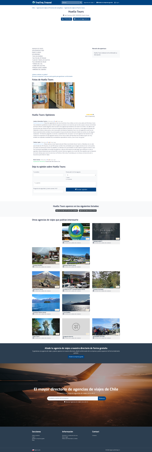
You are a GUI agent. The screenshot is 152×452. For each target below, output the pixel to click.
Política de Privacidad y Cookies (70, 438)
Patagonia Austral (68, 336)
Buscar (103, 398)
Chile (33, 8)
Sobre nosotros (36, 435)
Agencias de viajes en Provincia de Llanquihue (50, 8)
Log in (117, 2)
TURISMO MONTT (97, 241)
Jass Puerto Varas (38, 289)
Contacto (94, 435)
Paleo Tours (36, 336)
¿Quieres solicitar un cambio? (40, 74)
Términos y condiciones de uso (70, 435)
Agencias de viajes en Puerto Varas (74, 8)
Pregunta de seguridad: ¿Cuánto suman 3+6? (45, 188)
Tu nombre (36, 172)
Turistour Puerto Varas (39, 312)
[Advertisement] (98, 34)
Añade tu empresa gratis (105, 2)
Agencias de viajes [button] (89, 2)
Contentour (66, 241)
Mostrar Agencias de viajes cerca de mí (76, 402)
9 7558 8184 (67, 19)
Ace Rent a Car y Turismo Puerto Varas (74, 289)
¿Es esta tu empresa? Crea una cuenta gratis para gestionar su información (52, 76)
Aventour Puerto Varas (69, 265)
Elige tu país (37, 450)
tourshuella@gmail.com (82, 19)
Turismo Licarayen (98, 289)
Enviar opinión (81, 189)
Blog (33, 440)
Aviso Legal (65, 437)
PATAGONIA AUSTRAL (99, 336)
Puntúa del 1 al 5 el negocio (73, 172)
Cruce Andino (66, 312)
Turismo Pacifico (37, 265)
